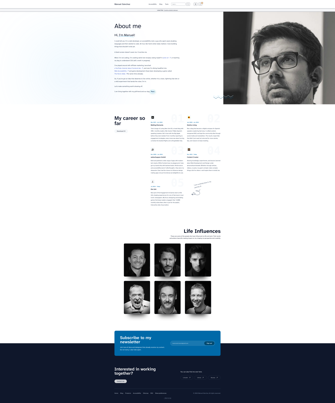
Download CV (121, 131)
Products (128, 393)
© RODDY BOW (173, 274)
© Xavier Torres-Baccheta (170, 311)
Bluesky (213, 377)
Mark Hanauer (142, 311)
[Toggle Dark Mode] (195, 4)
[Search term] (188, 4)
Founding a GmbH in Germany (171, 10)
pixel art (166, 58)
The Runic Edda (119, 74)
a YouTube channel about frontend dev (127, 68)
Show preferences (160, 393)
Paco (152, 91)
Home (116, 393)
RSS (151, 393)
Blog (160, 4)
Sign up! (209, 343)
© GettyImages (142, 274)
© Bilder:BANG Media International (195, 311)
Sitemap (145, 393)
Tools (166, 4)
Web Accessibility (120, 71)
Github (199, 377)
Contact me (120, 381)
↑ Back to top (167, 398)
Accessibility (153, 4)
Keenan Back (204, 274)
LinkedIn (185, 377)
